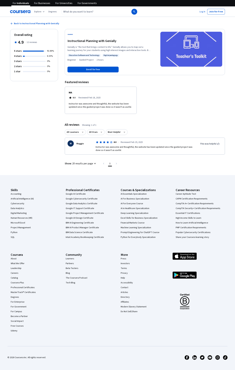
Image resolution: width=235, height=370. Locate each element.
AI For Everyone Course (132, 203)
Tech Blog (70, 282)
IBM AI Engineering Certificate (80, 222)
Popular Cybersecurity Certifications (193, 232)
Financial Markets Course (133, 222)
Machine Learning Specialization (136, 227)
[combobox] (92, 12)
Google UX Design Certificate (79, 218)
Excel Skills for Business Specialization (139, 218)
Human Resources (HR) (21, 218)
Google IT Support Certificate (80, 208)
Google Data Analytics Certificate (81, 203)
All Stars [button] (93, 132)
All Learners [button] (73, 132)
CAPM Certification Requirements (192, 198)
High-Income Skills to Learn (188, 218)
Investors (125, 263)
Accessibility (127, 282)
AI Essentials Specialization (134, 194)
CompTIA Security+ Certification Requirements (198, 208)
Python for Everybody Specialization (138, 237)
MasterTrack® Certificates (23, 292)
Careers (14, 273)
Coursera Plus (17, 282)
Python (14, 232)
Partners (70, 263)
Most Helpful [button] (114, 132)
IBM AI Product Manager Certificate (82, 227)
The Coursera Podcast (76, 278)
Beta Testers (72, 268)
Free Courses (17, 326)
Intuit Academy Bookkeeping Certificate (85, 237)
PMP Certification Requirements (191, 227)
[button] (52, 12)
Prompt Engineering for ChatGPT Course (140, 232)
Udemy (14, 330)
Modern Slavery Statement (133, 306)
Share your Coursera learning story (192, 237)
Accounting (16, 194)
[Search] (134, 12)
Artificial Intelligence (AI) (22, 198)
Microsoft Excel (18, 222)
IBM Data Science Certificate (79, 232)
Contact (124, 287)
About (13, 258)
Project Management (21, 227)
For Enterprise (17, 302)
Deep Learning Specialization (134, 213)
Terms (124, 268)
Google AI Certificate (76, 194)
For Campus (16, 311)
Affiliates (125, 302)
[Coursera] (20, 11)
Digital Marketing (19, 213)
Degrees (15, 297)
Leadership (16, 268)
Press (123, 258)
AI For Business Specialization (135, 198)
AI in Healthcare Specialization (135, 208)
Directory (125, 297)
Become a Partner (19, 316)
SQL (13, 237)
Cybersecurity (17, 203)
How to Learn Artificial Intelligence (192, 222)
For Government (18, 306)
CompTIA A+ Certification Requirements (195, 203)
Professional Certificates (23, 287)
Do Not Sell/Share (129, 311)
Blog (68, 273)
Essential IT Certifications (188, 213)
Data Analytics (17, 208)
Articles (124, 292)
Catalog (14, 278)
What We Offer (17, 263)
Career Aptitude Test (186, 194)
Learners (70, 258)
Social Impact (17, 321)
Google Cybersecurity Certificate (82, 198)
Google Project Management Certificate (85, 213)
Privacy (124, 273)
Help (123, 278)
